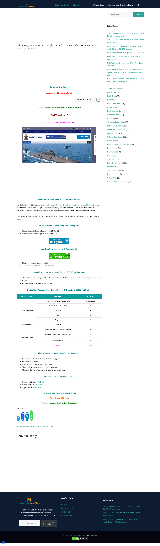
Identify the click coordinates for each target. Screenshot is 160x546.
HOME (64, 505)
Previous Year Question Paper (120, 5)
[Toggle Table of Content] (97, 100)
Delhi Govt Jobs (113, 104)
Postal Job (111, 141)
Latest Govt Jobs (62, 5)
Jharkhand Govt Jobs (116, 122)
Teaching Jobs (113, 170)
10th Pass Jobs (113, 89)
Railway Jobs (112, 152)
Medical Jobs (112, 133)
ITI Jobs (110, 118)
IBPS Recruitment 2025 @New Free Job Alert (125, 53)
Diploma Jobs (112, 107)
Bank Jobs (111, 96)
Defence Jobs (24, 427)
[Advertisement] (59, 25)
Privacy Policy (67, 508)
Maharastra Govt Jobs (116, 130)
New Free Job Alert (75, 536)
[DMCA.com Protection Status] (80, 540)
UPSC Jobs (112, 178)
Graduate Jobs (113, 115)
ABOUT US (65, 512)
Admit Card (111, 92)
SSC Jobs (111, 159)
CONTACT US (67, 516)
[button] (138, 5)
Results (110, 156)
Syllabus (110, 167)
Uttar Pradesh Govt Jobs (117, 182)
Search (138, 15)
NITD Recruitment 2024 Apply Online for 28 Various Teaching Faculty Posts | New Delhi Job (125, 72)
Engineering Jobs (114, 111)
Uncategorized (113, 174)
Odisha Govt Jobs (114, 137)
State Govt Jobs (79, 5)
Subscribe (47, 524)
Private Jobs (98, 5)
